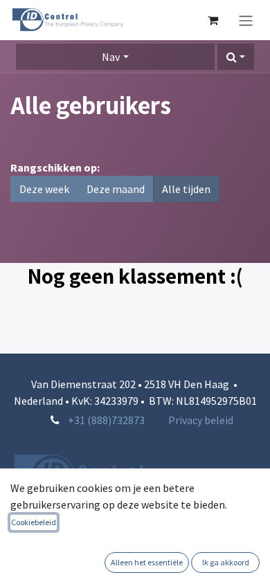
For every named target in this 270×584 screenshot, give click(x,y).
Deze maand (116, 189)
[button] (235, 57)
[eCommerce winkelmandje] (212, 20)
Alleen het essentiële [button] (147, 562)
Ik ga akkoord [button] (225, 562)
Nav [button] (111, 57)
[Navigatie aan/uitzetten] (246, 20)
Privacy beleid (200, 420)
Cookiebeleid (33, 522)
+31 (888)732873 (106, 420)
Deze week (44, 189)
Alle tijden (186, 189)
